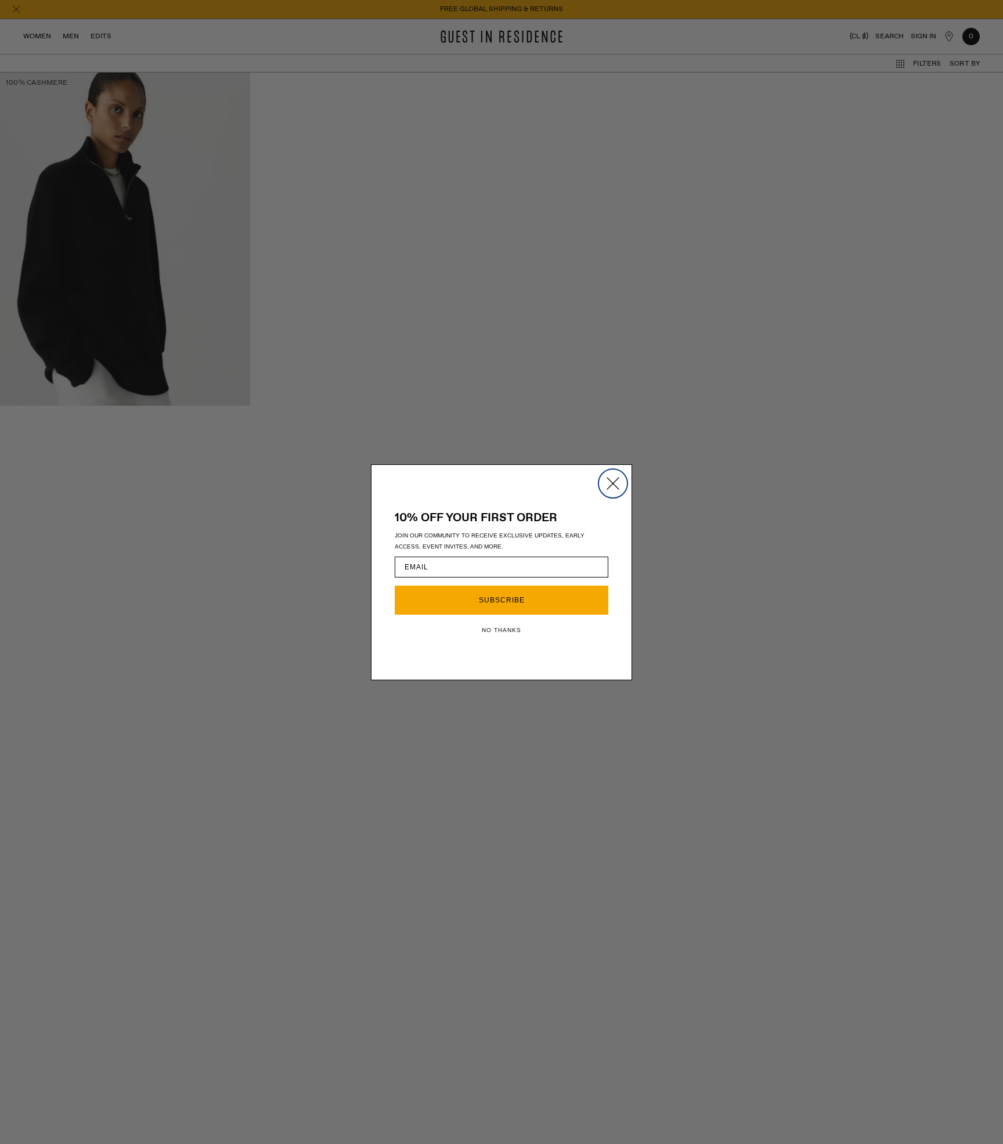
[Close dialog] (612, 483)
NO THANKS (501, 630)
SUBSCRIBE (502, 600)
